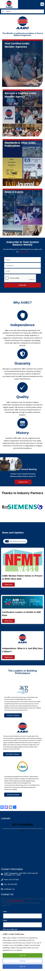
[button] (42, 4)
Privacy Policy (24, 252)
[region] (22, 951)
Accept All (22, 955)
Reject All (22, 966)
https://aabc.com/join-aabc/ (16, 901)
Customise (22, 961)
